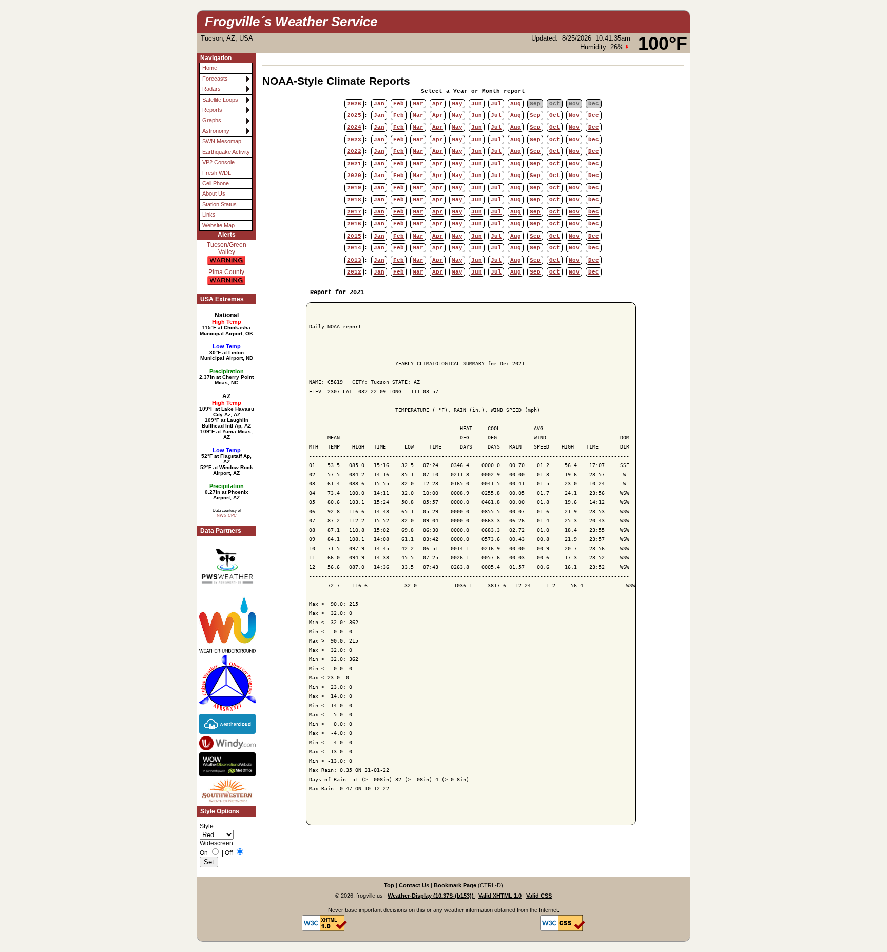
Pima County (226, 272)
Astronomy (215, 131)
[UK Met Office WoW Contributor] (226, 764)
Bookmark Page (455, 885)
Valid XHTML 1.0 (500, 895)
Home (209, 68)
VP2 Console (218, 162)
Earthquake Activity (226, 152)
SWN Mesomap (221, 141)
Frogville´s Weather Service (291, 21)
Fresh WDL (216, 173)
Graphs (211, 120)
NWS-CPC (227, 515)
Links (209, 214)
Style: (207, 826)
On (204, 853)
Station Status (219, 204)
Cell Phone (215, 183)
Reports (212, 110)
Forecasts (215, 78)
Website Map (218, 225)
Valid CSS (539, 895)
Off (229, 853)
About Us (213, 193)
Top (389, 885)
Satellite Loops (220, 99)
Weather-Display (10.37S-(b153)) (431, 895)
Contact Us (414, 885)
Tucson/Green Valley (226, 248)
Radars (211, 89)
